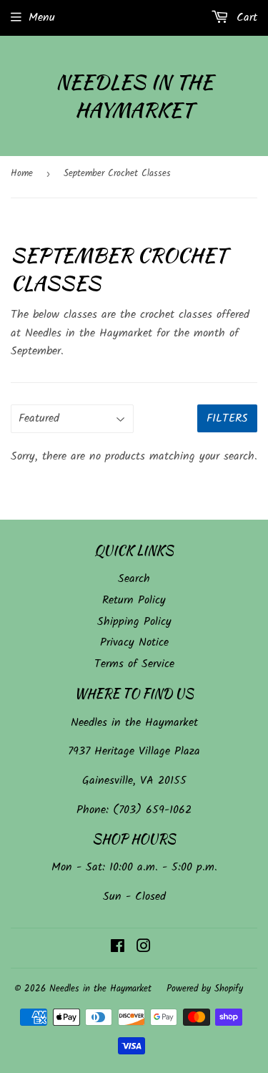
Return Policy (134, 600)
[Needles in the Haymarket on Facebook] (117, 948)
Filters (227, 418)
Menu (42, 17)
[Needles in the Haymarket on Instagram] (144, 948)
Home (22, 173)
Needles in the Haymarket (134, 96)
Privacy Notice (134, 642)
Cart (244, 17)
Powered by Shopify (205, 988)
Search (134, 579)
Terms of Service (134, 664)
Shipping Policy (134, 622)
